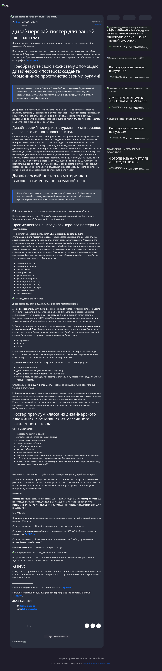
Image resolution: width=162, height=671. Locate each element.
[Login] (152, 5)
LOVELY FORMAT (30, 21)
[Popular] (128, 5)
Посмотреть (32, 60)
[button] (92, 625)
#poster (98, 24)
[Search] (146, 5)
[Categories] (134, 5)
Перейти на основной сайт (96, 663)
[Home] (121, 5)
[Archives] (140, 5)
